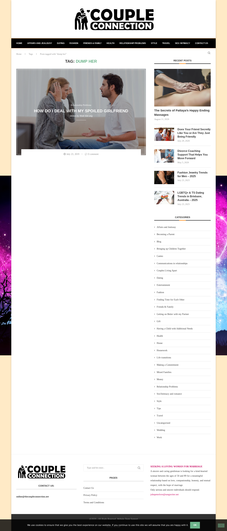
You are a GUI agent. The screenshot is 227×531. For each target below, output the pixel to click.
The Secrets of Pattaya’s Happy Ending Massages (182, 112)
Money (160, 379)
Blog (159, 241)
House (160, 343)
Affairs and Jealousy (39, 43)
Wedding (161, 430)
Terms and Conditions (93, 502)
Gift (159, 321)
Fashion (73, 43)
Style (154, 43)
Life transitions (164, 357)
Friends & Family (92, 43)
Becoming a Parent (165, 234)
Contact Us (88, 488)
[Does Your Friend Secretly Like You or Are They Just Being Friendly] (164, 134)
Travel (166, 43)
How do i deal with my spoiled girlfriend (81, 110)
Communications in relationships (172, 263)
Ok (195, 525)
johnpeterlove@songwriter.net (164, 494)
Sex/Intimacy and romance (169, 394)
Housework (162, 350)
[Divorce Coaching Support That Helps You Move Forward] (164, 156)
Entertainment (163, 285)
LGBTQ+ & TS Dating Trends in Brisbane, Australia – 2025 (190, 196)
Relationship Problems (132, 43)
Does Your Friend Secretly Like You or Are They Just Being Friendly (194, 133)
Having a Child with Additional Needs (175, 328)
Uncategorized (163, 423)
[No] (221, 526)
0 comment (93, 154)
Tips (159, 408)
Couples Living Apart (167, 270)
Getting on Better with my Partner (173, 314)
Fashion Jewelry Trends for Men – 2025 (192, 174)
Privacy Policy (90, 495)
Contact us (201, 43)
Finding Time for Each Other (170, 299)
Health (110, 43)
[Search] (209, 53)
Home (19, 43)
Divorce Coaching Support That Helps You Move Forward (192, 155)
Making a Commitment (167, 365)
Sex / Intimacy (182, 43)
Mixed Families (164, 372)
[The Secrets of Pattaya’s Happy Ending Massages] (182, 88)
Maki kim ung (86, 116)
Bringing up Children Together (171, 249)
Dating (60, 43)
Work (159, 437)
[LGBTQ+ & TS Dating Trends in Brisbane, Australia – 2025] (164, 197)
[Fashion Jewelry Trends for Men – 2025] (164, 177)
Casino (160, 256)
